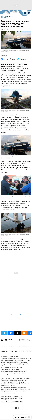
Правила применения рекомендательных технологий (13, 374)
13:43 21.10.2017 (4, 29)
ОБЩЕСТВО (12, 346)
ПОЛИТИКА (4, 346)
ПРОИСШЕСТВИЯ (21, 346)
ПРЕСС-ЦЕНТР (13, 351)
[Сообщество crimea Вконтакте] (11, 333)
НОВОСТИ (4, 351)
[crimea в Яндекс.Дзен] (17, 333)
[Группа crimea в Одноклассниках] (24, 333)
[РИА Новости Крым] (7, 17)
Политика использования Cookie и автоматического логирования (11, 369)
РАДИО (21, 351)
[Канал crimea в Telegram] (4, 333)
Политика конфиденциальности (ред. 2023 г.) (14, 371)
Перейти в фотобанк (5, 51)
